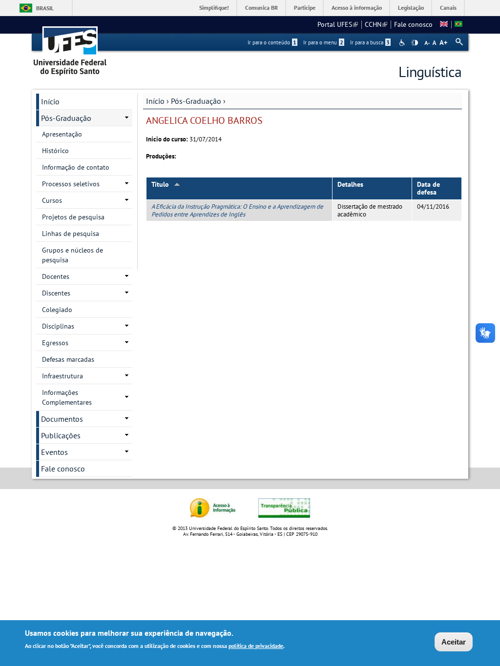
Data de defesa (428, 188)
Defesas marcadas (68, 359)
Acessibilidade (403, 42)
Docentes (55, 276)
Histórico (55, 150)
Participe (304, 7)
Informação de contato (75, 167)
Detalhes (350, 184)
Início (155, 101)
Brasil (45, 8)
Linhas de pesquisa (70, 233)
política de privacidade (256, 645)
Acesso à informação (357, 7)
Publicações (61, 435)
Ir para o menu (323, 42)
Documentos (62, 419)
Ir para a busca (370, 42)
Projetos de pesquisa (73, 217)
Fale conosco (413, 24)
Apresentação (62, 134)
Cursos (52, 200)
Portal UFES (337, 24)
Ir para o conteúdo (272, 42)
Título (160, 184)
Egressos (55, 342)
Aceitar (453, 642)
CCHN (376, 24)
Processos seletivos (71, 183)
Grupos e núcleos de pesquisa (72, 255)
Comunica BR (261, 7)
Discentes (56, 293)
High (414, 42)
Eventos (54, 452)
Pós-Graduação (196, 101)
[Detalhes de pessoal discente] (444, 24)
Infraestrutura (62, 376)
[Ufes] (70, 47)
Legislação (411, 7)
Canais (448, 7)
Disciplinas (58, 326)
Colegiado (57, 309)
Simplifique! (214, 7)
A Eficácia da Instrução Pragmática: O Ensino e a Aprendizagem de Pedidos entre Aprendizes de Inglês (237, 210)
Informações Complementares (67, 397)
